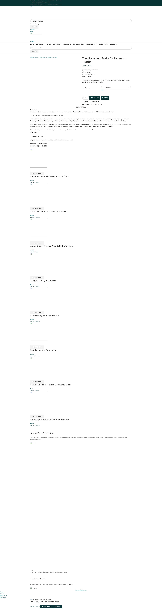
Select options (46, 606)
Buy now (57, 606)
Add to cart (95, 97)
